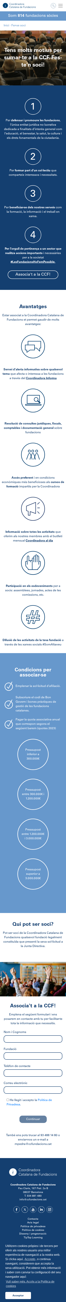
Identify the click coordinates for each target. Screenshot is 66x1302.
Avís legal (33, 1223)
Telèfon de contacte (17, 1066)
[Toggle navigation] (60, 5)
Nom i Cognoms (15, 1032)
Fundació (10, 1049)
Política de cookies (33, 1230)
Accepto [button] (30, 1259)
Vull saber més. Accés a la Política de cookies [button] (30, 1284)
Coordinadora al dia (39, 540)
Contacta (33, 1219)
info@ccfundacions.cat (33, 1199)
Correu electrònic (15, 1083)
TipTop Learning (33, 1238)
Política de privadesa (33, 1226)
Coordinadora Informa (41, 378)
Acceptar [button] (18, 1295)
